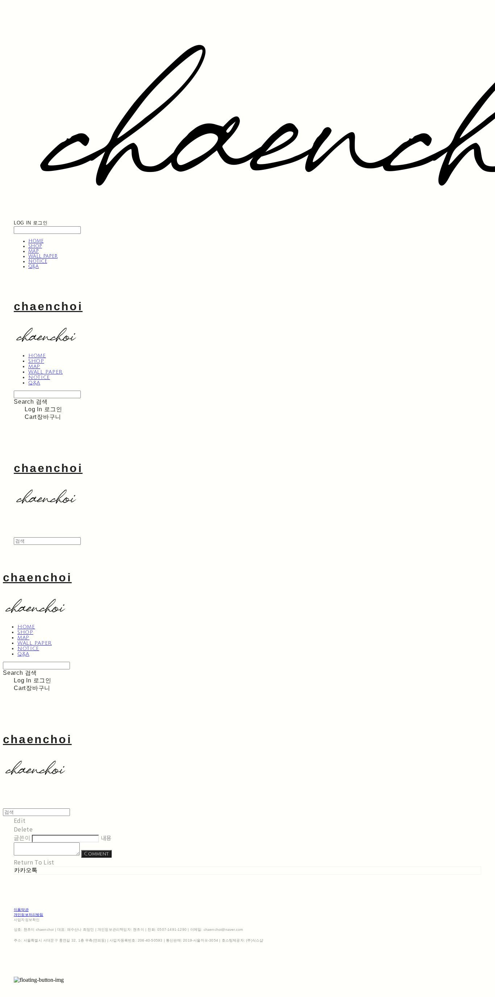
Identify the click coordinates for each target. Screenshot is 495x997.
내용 (106, 837)
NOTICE (37, 261)
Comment (96, 854)
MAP (33, 251)
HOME (35, 241)
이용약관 (21, 910)
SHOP (35, 246)
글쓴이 (22, 837)
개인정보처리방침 (28, 915)
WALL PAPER (43, 256)
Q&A (33, 266)
